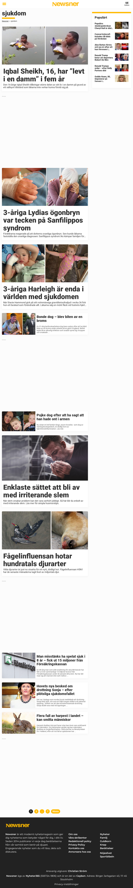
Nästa (55, 811)
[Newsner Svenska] (65, 4)
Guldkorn (105, 841)
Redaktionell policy (79, 841)
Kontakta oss (76, 848)
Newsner (5, 21)
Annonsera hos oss (79, 851)
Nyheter (105, 834)
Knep (103, 844)
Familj (103, 837)
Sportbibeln (107, 856)
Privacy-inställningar (66, 884)
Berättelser (106, 848)
